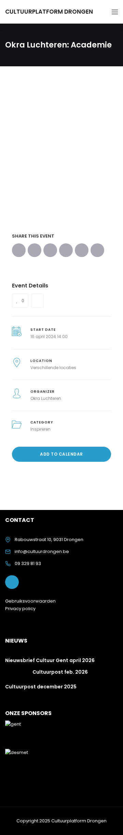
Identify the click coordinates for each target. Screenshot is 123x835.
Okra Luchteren (45, 398)
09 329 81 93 (28, 563)
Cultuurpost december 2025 (41, 686)
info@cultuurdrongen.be (42, 551)
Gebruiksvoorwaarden (30, 601)
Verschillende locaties (53, 368)
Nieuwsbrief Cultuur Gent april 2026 (50, 660)
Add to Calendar (61, 454)
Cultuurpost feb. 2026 (60, 672)
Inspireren (40, 429)
